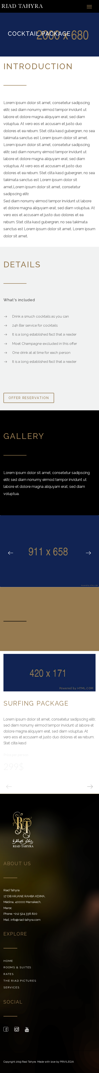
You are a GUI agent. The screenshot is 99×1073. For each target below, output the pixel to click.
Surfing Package (36, 703)
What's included (19, 300)
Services (11, 987)
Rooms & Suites (17, 967)
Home (8, 961)
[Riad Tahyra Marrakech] (22, 6)
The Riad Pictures (19, 980)
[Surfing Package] (49, 672)
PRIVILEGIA (67, 1061)
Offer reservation (29, 398)
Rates (8, 974)
